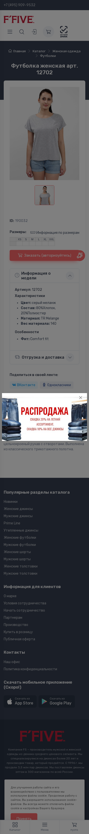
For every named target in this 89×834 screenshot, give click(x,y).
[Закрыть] (80, 397)
